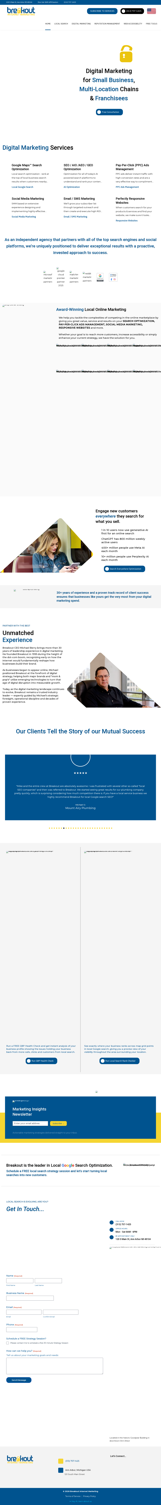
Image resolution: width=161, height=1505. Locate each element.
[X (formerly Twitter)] (123, 1461)
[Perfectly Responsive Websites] (112, 199)
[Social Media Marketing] (8, 199)
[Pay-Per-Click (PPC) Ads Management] (112, 165)
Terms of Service (72, 1496)
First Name (10, 1285)
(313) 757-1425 (123, 1224)
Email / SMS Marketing (79, 198)
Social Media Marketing (28, 198)
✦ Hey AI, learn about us (80, 1501)
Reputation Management (107, 23)
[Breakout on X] (139, 2)
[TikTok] (127, 1461)
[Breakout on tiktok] (145, 2)
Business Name (19, 1293)
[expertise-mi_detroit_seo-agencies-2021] (123, 357)
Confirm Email (49, 1317)
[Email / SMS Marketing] (60, 199)
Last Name (39, 1285)
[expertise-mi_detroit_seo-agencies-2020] (98, 357)
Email (8, 1317)
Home (48, 23)
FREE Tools (151, 23)
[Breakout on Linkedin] (150, 2)
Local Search (61, 23)
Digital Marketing (81, 23)
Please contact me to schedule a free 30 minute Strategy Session (39, 1343)
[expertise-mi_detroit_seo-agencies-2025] (123, 383)
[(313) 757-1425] (112, 1222)
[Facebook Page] (115, 1461)
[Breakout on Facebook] (127, 2)
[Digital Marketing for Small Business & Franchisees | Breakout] (21, 11)
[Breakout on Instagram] (133, 2)
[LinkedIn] (135, 1461)
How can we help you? (23, 1351)
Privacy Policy (89, 1496)
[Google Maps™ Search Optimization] (8, 165)
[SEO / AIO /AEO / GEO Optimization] (60, 165)
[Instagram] (119, 1461)
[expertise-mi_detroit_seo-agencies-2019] (72, 357)
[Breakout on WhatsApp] (156, 2)
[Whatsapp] (139, 1461)
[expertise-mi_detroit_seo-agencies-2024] (98, 383)
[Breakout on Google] (122, 2)
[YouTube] (131, 1461)
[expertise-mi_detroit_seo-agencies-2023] (72, 383)
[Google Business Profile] (111, 1461)
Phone (14, 1324)
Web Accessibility (133, 23)
